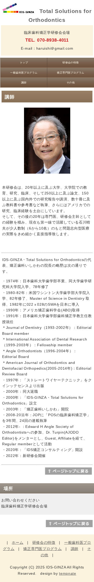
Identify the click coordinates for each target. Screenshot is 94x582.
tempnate (67, 573)
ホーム (17, 542)
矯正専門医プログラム (70, 72)
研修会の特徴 (70, 62)
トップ (24, 62)
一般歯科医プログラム (24, 72)
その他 (71, 82)
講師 (24, 82)
